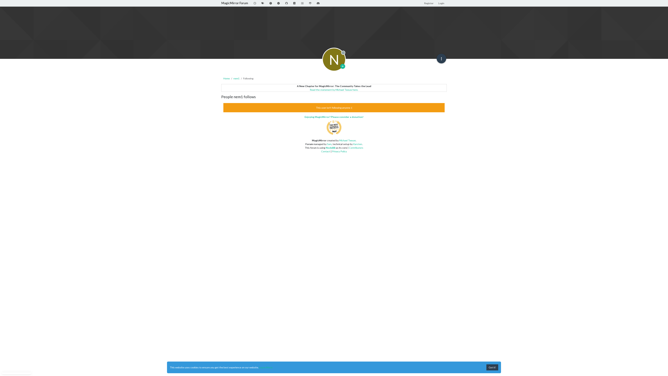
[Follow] (342, 66)
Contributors (356, 147)
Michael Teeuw (347, 140)
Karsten (357, 144)
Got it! (492, 367)
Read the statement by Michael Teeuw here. (334, 89)
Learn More (265, 367)
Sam (329, 144)
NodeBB (330, 147)
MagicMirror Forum (234, 3)
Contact (325, 151)
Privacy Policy (339, 151)
